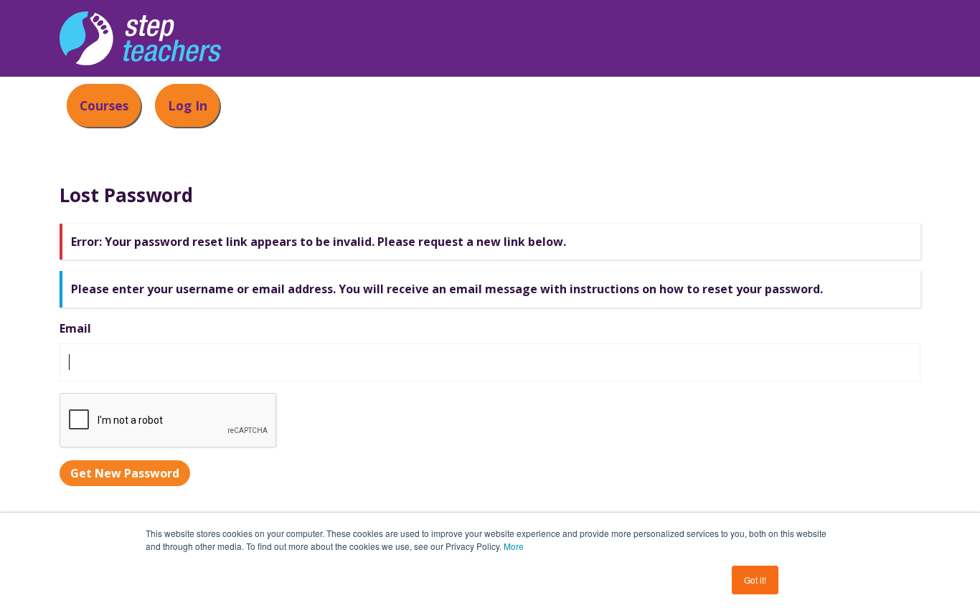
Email (75, 328)
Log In (187, 105)
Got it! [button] (755, 580)
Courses (104, 105)
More (514, 546)
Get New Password (124, 473)
